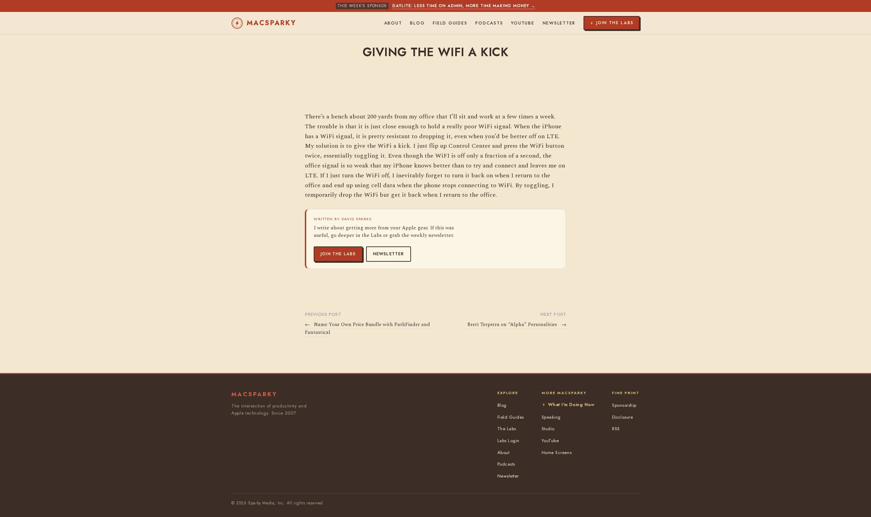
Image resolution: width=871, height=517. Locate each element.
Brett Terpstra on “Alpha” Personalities (516, 324)
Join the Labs (338, 254)
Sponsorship (624, 405)
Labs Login (508, 440)
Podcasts (489, 23)
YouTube (522, 23)
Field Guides (450, 23)
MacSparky (271, 23)
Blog (417, 23)
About (393, 23)
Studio (548, 428)
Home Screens (557, 452)
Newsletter (388, 254)
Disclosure (622, 417)
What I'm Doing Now (571, 404)
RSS (616, 428)
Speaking (551, 417)
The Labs (506, 428)
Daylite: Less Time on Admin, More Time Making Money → (463, 6)
